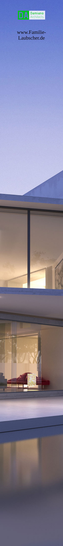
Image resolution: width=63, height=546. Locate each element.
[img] (31, 273)
